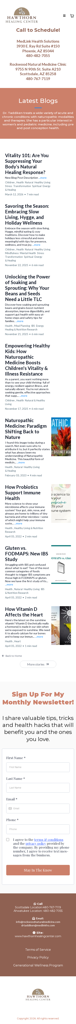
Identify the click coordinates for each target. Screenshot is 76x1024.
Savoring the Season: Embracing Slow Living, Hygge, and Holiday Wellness (27, 214)
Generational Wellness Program (38, 965)
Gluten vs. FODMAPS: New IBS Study (26, 553)
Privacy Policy (38, 957)
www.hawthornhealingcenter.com (38, 936)
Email (11, 799)
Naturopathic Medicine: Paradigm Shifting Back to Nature (26, 428)
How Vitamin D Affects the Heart (24, 611)
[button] (64, 16)
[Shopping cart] (72, 16)
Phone (12, 820)
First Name (16, 758)
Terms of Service (38, 950)
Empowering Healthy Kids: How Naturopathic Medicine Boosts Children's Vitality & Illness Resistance (27, 360)
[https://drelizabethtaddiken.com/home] (21, 16)
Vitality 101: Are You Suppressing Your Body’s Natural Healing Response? (27, 164)
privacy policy (36, 843)
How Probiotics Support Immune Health (23, 492)
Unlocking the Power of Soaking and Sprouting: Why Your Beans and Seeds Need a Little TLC (27, 288)
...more (43, 177)
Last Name (15, 778)
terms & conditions (48, 839)
